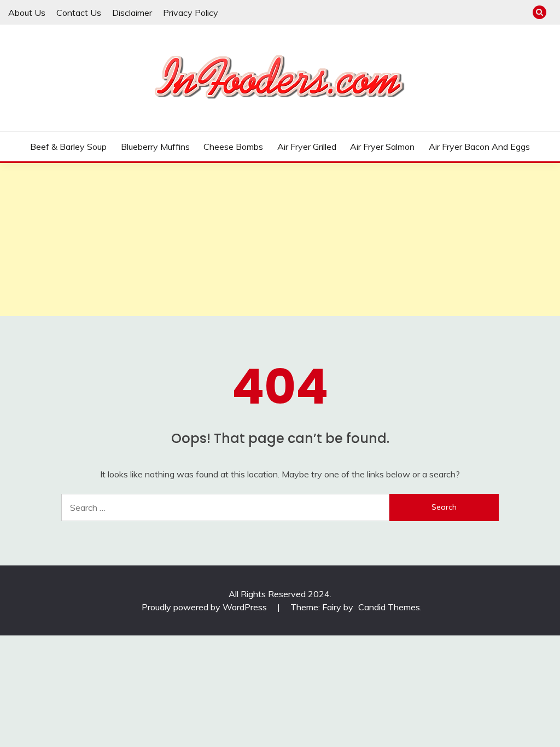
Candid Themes (389, 607)
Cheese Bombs (233, 146)
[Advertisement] (280, 239)
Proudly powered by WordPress (205, 607)
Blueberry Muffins (155, 146)
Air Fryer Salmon (382, 146)
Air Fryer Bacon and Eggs (479, 146)
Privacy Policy (190, 12)
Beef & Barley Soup (68, 146)
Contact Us (78, 12)
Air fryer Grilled (306, 146)
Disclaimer (132, 12)
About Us (26, 12)
